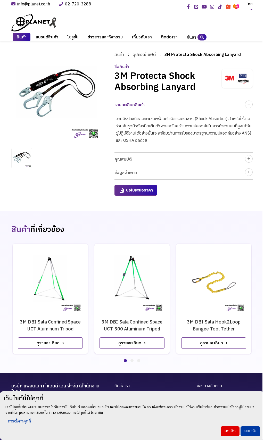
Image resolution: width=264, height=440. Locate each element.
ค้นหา (191, 37)
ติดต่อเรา (169, 37)
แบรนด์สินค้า (47, 37)
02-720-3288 (78, 4)
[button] (125, 360)
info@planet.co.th (33, 4)
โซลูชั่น (73, 37)
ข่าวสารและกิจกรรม (105, 37)
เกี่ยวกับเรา (142, 37)
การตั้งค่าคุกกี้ (19, 421)
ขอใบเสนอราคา (139, 190)
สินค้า (119, 55)
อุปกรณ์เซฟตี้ (144, 55)
